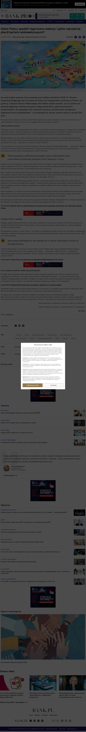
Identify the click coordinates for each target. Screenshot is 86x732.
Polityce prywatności (44, 355)
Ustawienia (53, 385)
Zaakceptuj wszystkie (32, 385)
